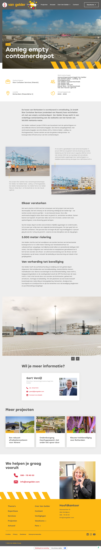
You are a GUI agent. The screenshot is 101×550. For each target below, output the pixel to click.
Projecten (44, 4)
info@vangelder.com (67, 517)
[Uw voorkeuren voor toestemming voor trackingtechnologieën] (98, 547)
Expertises (13, 511)
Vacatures (90, 5)
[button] (32, 4)
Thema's (12, 506)
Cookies (8, 534)
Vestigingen (40, 516)
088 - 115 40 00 (65, 515)
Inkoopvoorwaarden (35, 534)
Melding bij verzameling (42, 548)
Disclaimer (23, 534)
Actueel (52, 4)
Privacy (15, 534)
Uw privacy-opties (56, 548)
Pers (37, 526)
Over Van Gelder (42, 506)
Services (12, 516)
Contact (76, 4)
